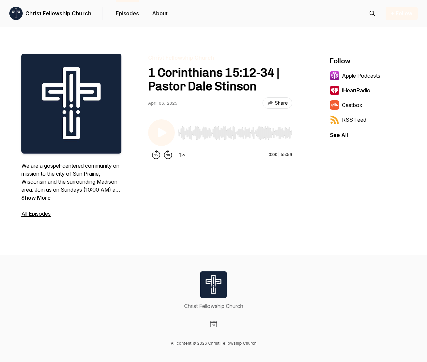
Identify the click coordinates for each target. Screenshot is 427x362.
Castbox (352, 105)
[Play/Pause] (161, 132)
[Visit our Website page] (213, 324)
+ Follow (401, 13)
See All (339, 135)
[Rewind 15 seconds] (156, 154)
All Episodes (36, 213)
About (159, 13)
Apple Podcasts (361, 75)
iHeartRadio (356, 90)
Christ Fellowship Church (58, 13)
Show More (36, 197)
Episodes (127, 13)
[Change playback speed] (182, 154)
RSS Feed (354, 119)
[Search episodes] (372, 13)
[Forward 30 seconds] (168, 154)
